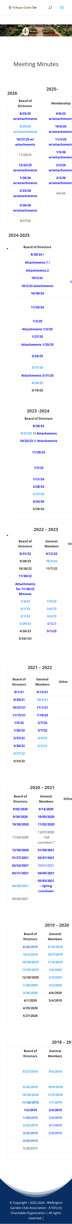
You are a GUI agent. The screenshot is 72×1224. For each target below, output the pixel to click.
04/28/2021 (20, 886)
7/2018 (33, 1071)
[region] (36, 30)
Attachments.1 (36, 262)
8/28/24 (36, 254)
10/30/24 (37, 293)
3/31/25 (37, 367)
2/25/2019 (30, 1125)
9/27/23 (26, 433)
